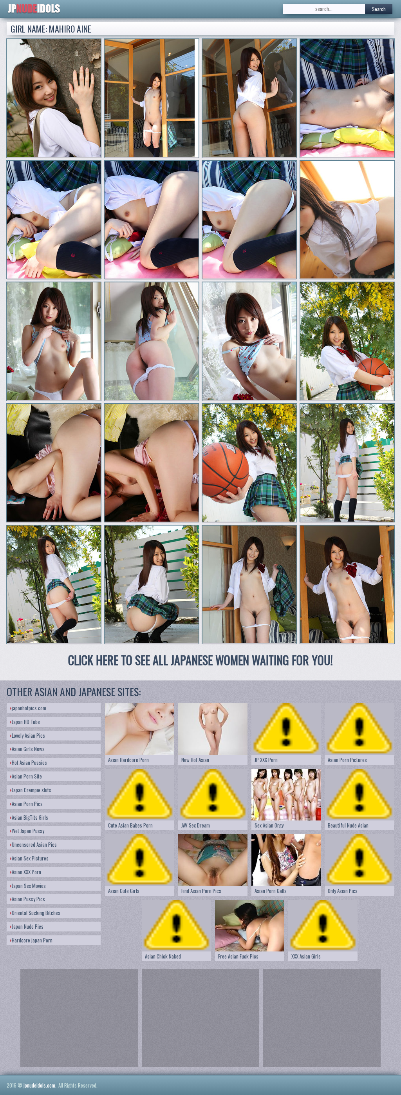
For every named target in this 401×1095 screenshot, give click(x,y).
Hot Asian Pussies (29, 762)
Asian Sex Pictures (30, 858)
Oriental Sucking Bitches (36, 913)
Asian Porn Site (27, 776)
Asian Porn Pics (27, 804)
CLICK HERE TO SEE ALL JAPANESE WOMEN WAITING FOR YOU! (200, 660)
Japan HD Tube (26, 722)
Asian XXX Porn (26, 872)
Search (379, 8)
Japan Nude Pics (27, 926)
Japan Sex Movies (29, 885)
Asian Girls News (28, 749)
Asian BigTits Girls (30, 817)
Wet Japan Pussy (28, 831)
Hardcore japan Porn (32, 940)
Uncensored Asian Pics (34, 844)
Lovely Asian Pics (28, 735)
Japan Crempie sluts (31, 790)
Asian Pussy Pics (28, 899)
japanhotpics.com (29, 708)
